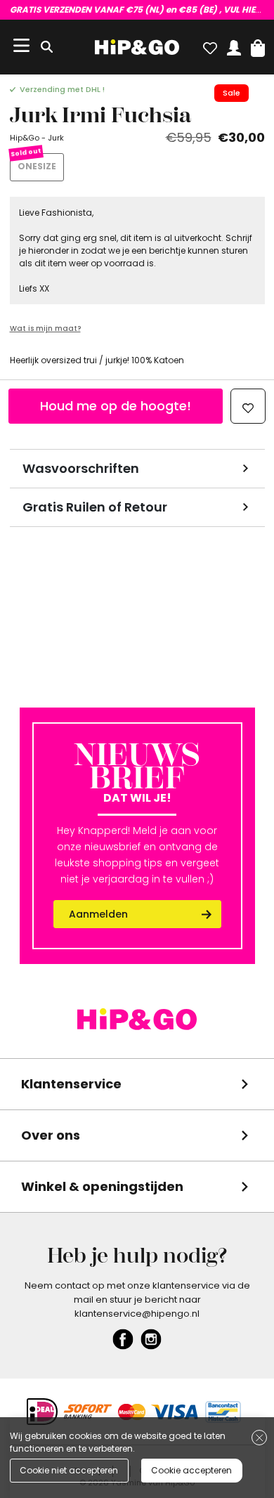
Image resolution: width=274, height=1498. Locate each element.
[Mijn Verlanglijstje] (210, 45)
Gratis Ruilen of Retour (94, 507)
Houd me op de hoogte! (115, 406)
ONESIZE (37, 166)
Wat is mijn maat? (45, 328)
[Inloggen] (234, 45)
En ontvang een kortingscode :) (137, 9)
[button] (258, 45)
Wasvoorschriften (80, 468)
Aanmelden (98, 914)
